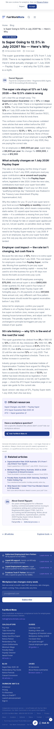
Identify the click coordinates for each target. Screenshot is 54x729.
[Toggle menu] (34, 17)
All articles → (7, 678)
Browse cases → (35, 673)
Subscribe (27, 600)
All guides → (34, 647)
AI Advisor (6, 687)
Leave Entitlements (10, 644)
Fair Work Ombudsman (17, 724)
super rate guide (9, 385)
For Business (7, 692)
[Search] (28, 17)
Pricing (5, 690)
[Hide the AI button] (50, 719)
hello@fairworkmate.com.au (13, 619)
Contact (39, 717)
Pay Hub (5, 628)
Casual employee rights (38, 644)
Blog (12, 25)
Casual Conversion (10, 675)
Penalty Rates (7, 650)
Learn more (44, 555)
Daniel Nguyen (16, 78)
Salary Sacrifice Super (11, 636)
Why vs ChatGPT (9, 695)
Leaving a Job (34, 628)
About (4, 717)
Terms (39, 713)
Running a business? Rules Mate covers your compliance (23, 721)
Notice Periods (8, 673)
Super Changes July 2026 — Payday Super (22, 407)
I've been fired (35, 639)
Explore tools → (44, 534)
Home (5, 25)
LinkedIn (49, 717)
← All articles (8, 534)
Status (31, 717)
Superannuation (8, 633)
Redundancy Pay (9, 642)
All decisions (34, 667)
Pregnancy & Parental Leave (40, 633)
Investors (13, 717)
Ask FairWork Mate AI (18, 434)
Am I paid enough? (36, 642)
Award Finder (7, 655)
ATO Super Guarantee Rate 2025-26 (19, 410)
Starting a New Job (36, 631)
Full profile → (17, 522)
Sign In (5, 701)
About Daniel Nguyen (22, 501)
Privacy (46, 713)
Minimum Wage (8, 647)
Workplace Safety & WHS (39, 636)
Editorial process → (32, 522)
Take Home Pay (8, 631)
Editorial (22, 717)
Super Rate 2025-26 (10, 667)
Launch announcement (11, 698)
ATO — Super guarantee (14, 413)
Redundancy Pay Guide (11, 670)
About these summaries (38, 670)
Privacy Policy (42, 2)
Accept (32, 6)
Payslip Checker (9, 653)
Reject (22, 6)
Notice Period (7, 639)
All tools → (6, 658)
